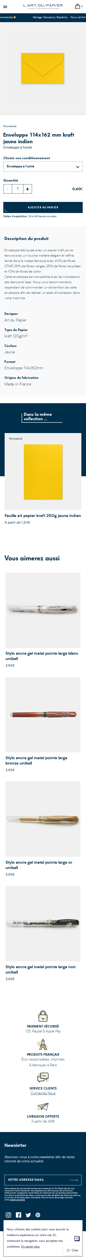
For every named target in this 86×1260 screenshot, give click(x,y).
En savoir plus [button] (30, 1246)
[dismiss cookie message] (77, 1238)
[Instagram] (8, 1216)
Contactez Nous (43, 1093)
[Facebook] (18, 1216)
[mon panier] (77, 7)
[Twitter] (28, 1216)
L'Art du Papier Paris (43, 6)
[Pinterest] (38, 1216)
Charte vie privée (17, 1200)
